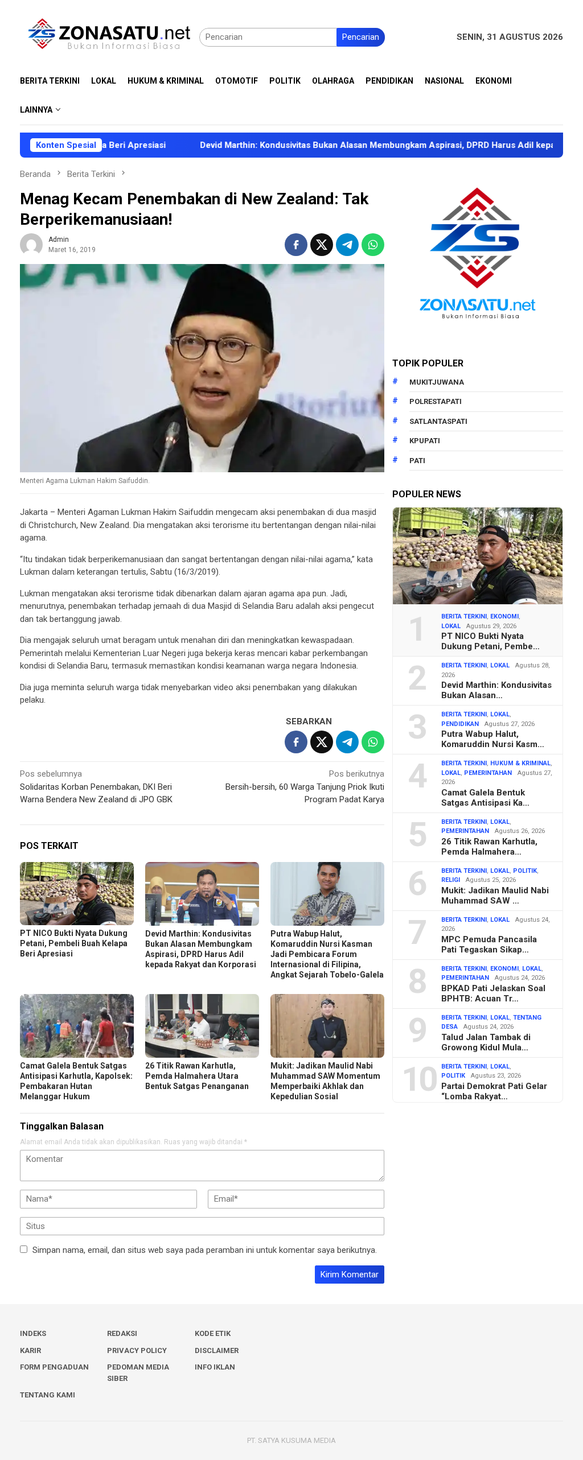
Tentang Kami (47, 1395)
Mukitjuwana (436, 382)
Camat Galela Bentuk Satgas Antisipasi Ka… (485, 797)
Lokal (451, 626)
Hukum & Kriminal (520, 763)
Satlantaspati (438, 421)
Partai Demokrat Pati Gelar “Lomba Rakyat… (494, 1091)
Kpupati (424, 440)
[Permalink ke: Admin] (31, 244)
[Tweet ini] (321, 244)
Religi (450, 880)
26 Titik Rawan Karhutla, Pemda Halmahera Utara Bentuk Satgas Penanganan (197, 1076)
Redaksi (122, 1333)
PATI (417, 460)
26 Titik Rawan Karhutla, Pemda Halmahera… (489, 846)
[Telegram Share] (347, 244)
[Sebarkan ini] (296, 244)
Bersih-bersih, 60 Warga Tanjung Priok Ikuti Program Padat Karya (304, 787)
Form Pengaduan (54, 1367)
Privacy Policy (137, 1350)
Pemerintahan (488, 773)
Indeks (33, 1333)
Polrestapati (435, 401)
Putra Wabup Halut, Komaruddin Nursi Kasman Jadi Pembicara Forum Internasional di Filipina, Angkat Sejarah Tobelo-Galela (327, 954)
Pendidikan (460, 724)
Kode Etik (213, 1333)
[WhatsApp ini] (373, 244)
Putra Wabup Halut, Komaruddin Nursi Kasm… (492, 739)
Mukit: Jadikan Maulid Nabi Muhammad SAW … (495, 895)
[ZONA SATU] (109, 36)
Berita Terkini (464, 616)
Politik (525, 871)
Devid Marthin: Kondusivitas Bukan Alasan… (496, 690)
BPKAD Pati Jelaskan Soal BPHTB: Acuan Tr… (493, 993)
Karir (30, 1350)
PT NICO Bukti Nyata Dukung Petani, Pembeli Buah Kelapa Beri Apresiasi (74, 943)
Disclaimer (217, 1350)
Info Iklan (215, 1367)
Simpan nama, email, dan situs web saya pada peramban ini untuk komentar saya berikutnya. (204, 1250)
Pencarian (360, 37)
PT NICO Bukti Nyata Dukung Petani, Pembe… (490, 641)
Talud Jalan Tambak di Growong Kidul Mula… (486, 1042)
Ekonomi (504, 616)
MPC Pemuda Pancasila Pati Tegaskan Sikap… (489, 944)
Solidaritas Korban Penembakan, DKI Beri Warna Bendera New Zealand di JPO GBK (96, 787)
